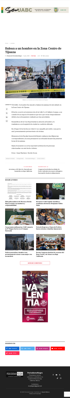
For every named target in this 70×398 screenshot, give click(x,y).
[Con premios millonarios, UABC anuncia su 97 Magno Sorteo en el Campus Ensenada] (19, 217)
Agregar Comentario (35, 263)
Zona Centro (40, 158)
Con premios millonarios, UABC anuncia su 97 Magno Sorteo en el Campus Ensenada (19, 229)
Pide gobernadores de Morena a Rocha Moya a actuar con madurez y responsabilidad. (18, 203)
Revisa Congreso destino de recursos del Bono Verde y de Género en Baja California (50, 254)
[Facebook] (6, 109)
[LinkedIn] (6, 117)
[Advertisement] (35, 29)
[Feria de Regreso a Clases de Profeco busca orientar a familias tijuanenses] (50, 217)
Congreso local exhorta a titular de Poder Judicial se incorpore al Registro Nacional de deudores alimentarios (50, 171)
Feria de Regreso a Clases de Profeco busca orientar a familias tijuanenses (49, 228)
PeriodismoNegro (30, 158)
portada (33, 56)
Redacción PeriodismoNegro (14, 56)
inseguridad (20, 158)
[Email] (6, 121)
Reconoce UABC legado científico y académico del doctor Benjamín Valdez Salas (49, 203)
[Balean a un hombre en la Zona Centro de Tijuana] (35, 78)
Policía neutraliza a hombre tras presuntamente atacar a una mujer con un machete (18, 254)
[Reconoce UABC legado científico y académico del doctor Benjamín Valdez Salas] (50, 191)
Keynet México (46, 392)
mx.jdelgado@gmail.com (35, 386)
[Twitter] (6, 113)
